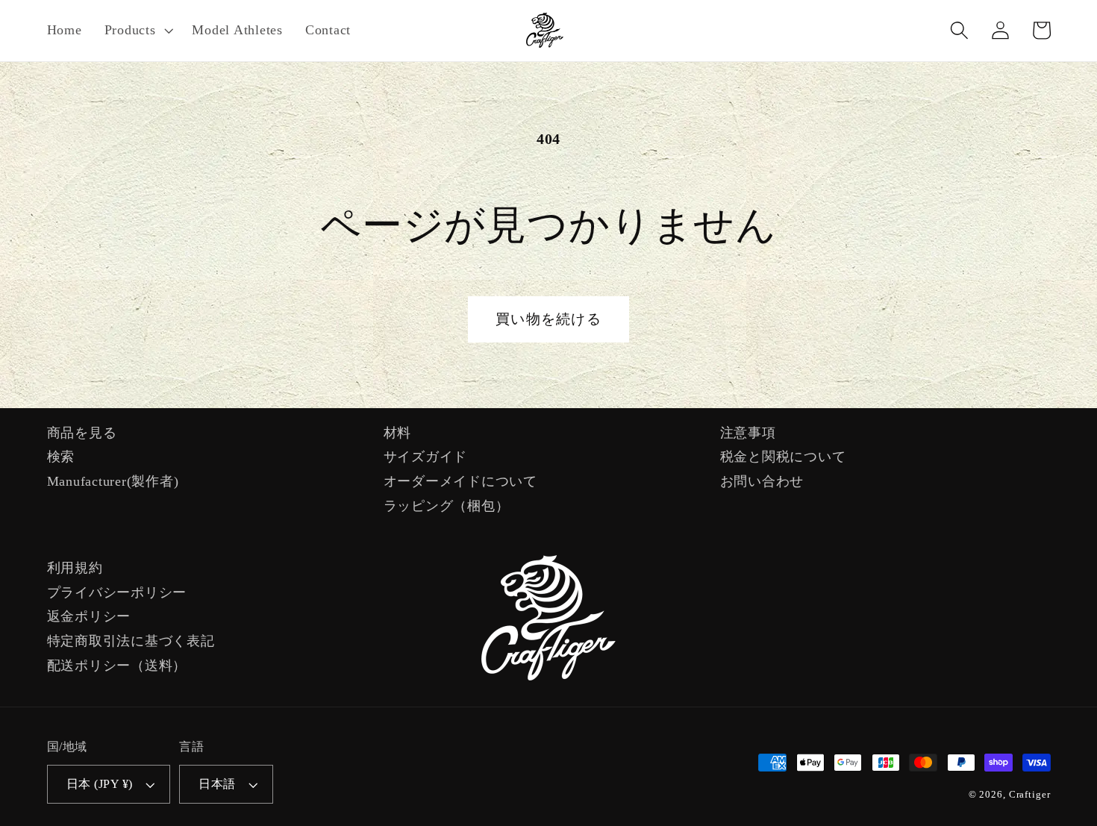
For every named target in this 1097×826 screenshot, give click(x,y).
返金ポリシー (89, 616)
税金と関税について (783, 456)
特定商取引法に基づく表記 (131, 640)
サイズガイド (426, 456)
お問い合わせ (762, 481)
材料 (398, 432)
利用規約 (75, 567)
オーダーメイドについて (460, 481)
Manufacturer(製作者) (113, 481)
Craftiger (1030, 794)
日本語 (217, 784)
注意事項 (748, 432)
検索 (61, 456)
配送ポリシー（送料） (117, 665)
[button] (137, 30)
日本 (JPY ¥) (99, 784)
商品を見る (82, 432)
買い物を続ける (548, 319)
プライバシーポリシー (117, 592)
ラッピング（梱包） (447, 505)
